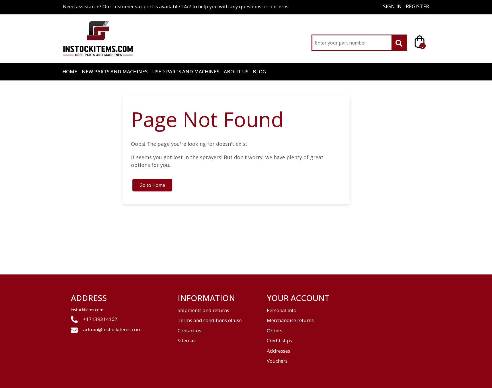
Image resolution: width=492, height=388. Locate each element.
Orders (274, 330)
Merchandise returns (290, 320)
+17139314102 (99, 319)
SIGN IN (392, 6)
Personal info (281, 310)
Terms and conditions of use (210, 320)
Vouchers (277, 360)
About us (236, 71)
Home (69, 71)
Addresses (278, 350)
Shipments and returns (203, 310)
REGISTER (417, 6)
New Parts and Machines (114, 71)
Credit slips (279, 340)
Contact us (189, 330)
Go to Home (152, 185)
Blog (259, 71)
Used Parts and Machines (185, 71)
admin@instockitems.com (112, 329)
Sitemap (187, 340)
